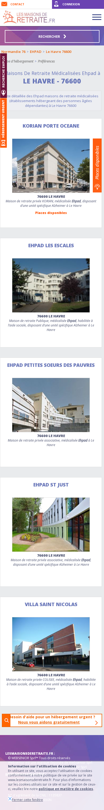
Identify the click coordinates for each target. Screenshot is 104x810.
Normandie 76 (13, 51)
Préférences (46, 61)
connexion (71, 4)
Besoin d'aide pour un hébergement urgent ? (53, 719)
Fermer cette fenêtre (27, 800)
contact (17, 4)
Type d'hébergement (18, 61)
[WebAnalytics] (16, 743)
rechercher (49, 36)
